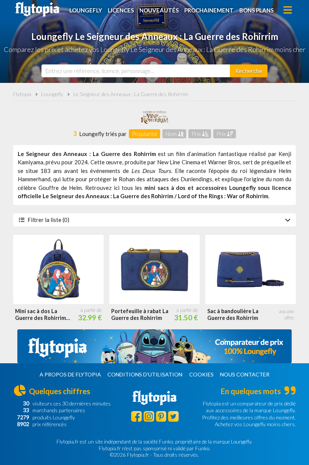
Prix (196, 133)
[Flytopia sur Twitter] (173, 416)
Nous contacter (244, 374)
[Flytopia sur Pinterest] (161, 416)
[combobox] (135, 70)
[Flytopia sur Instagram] (149, 416)
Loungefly (85, 10)
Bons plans (256, 10)
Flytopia (37, 9)
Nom (171, 133)
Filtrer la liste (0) (48, 219)
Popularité (145, 133)
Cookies (201, 374)
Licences (121, 10)
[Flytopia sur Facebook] (136, 416)
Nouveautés (159, 10)
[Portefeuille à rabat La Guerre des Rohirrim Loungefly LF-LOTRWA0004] (154, 269)
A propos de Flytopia (70, 374)
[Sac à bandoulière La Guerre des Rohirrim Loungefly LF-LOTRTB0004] (250, 269)
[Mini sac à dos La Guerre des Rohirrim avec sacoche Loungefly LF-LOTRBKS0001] (58, 269)
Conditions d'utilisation (144, 374)
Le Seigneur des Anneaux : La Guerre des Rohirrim (130, 94)
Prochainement (209, 10)
